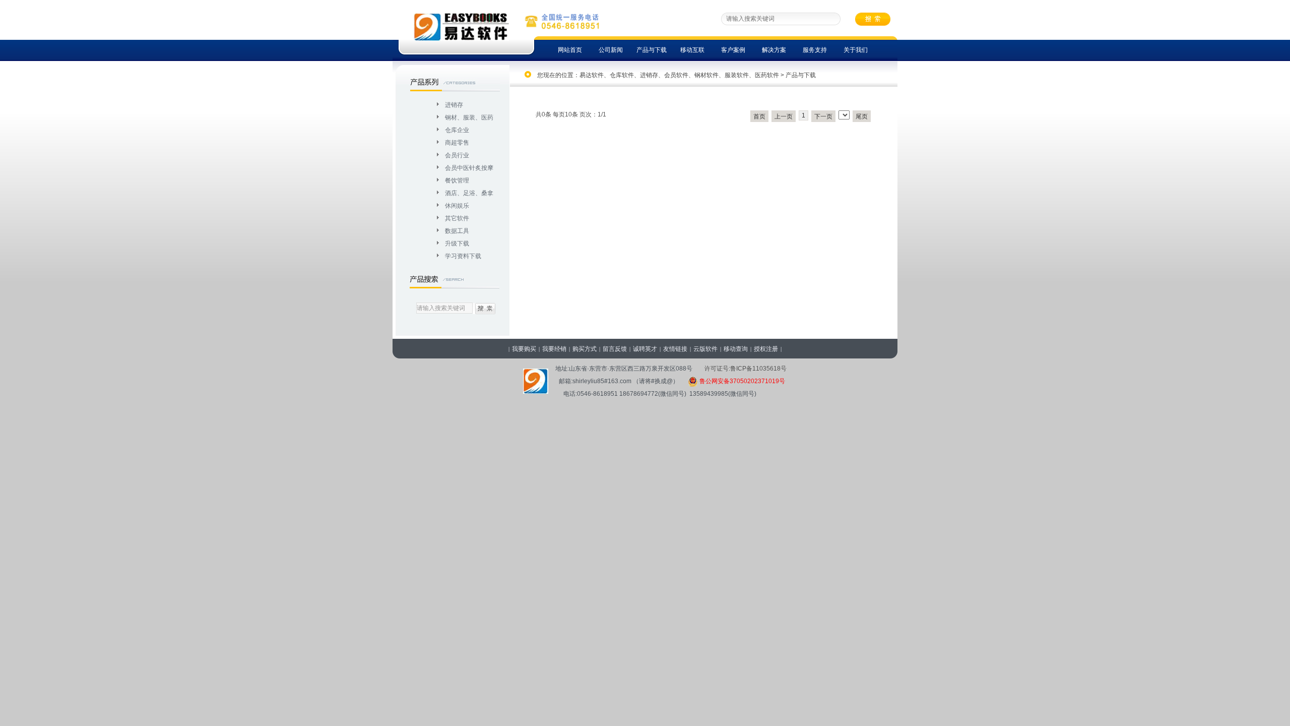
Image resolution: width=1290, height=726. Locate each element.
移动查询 (736, 348)
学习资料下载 (463, 256)
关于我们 (856, 49)
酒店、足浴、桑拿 (469, 193)
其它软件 (457, 218)
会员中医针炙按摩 (469, 167)
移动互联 (692, 49)
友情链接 (675, 348)
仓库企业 (457, 130)
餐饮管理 (457, 180)
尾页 (862, 116)
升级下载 (457, 243)
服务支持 (815, 49)
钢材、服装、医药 (469, 117)
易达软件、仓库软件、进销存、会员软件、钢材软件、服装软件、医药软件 (679, 75)
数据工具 (457, 230)
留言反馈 (615, 348)
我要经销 (554, 348)
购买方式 (584, 348)
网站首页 (570, 49)
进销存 (454, 104)
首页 (759, 116)
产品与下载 (651, 49)
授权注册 (766, 348)
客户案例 (733, 49)
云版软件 (705, 348)
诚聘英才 (645, 348)
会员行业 (457, 155)
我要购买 (524, 348)
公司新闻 (611, 49)
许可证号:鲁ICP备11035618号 (745, 368)
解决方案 (774, 49)
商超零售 (457, 142)
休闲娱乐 (457, 205)
